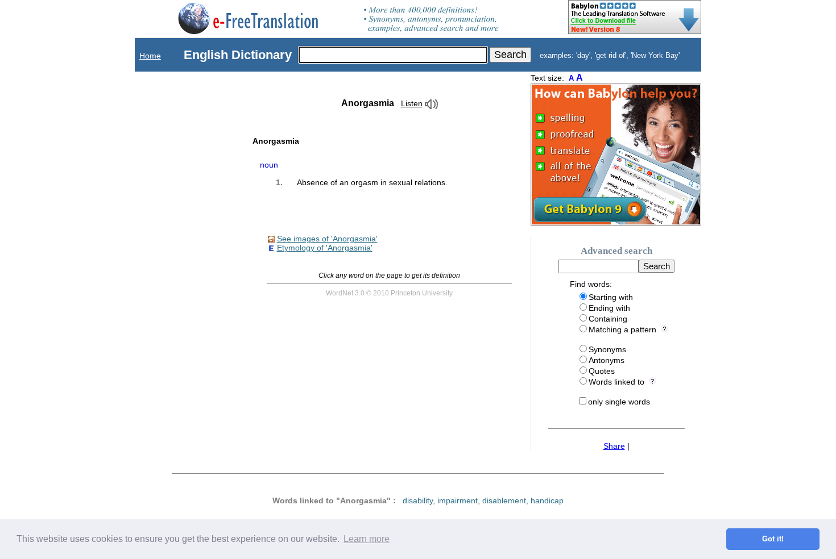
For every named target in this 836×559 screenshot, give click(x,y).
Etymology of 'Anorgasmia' (325, 247)
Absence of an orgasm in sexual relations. (372, 182)
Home (150, 55)
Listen (412, 103)
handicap (547, 500)
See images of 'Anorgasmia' (327, 238)
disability (418, 500)
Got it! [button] (773, 539)
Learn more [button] (366, 539)
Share (614, 445)
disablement (504, 500)
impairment (457, 500)
